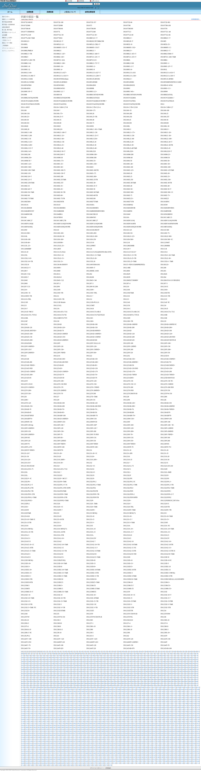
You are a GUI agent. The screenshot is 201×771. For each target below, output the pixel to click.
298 (63, 661)
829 (66, 681)
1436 (50, 707)
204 (103, 657)
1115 (27, 693)
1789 (23, 723)
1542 (114, 711)
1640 (146, 715)
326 (156, 661)
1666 (70, 717)
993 (83, 687)
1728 (138, 719)
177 (190, 655)
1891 (70, 727)
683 (110, 675)
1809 (102, 723)
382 (167, 663)
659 (29, 675)
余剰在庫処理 (90, 12)
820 (36, 681)
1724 (122, 719)
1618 (58, 715)
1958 (158, 729)
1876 (190, 725)
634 (123, 673)
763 (22, 679)
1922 (194, 727)
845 (120, 681)
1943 (98, 729)
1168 (58, 695)
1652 (194, 715)
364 (106, 663)
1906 (130, 727)
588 (146, 671)
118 (170, 653)
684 (113, 675)
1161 (31, 695)
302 (76, 661)
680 (99, 675)
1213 (58, 697)
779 (76, 679)
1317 (114, 701)
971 (187, 685)
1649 (182, 715)
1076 (50, 691)
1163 (38, 695)
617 (66, 673)
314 (116, 661)
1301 (50, 701)
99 (106, 653)
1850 (86, 725)
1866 (150, 725)
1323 (138, 701)
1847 (74, 725)
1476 (31, 709)
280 (180, 659)
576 (106, 671)
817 (26, 681)
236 (33, 659)
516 (83, 669)
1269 (102, 699)
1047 (114, 689)
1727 (134, 719)
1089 (102, 691)
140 (66, 655)
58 (173, 651)
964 (163, 685)
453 (49, 667)
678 (93, 675)
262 (120, 659)
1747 (35, 721)
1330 (166, 701)
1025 (27, 689)
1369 (142, 703)
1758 (78, 721)
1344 (42, 703)
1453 (118, 707)
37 (116, 651)
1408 (118, 705)
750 (156, 677)
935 (66, 685)
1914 (162, 727)
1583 (98, 713)
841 (106, 681)
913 (170, 683)
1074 (42, 691)
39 (122, 651)
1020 (186, 687)
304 (83, 661)
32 (103, 651)
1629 (102, 715)
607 (33, 673)
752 (163, 677)
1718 (98, 719)
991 (76, 687)
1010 (146, 687)
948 (110, 685)
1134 (102, 693)
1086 (90, 691)
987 (63, 687)
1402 (94, 705)
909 (156, 683)
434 (163, 665)
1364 (122, 703)
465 (89, 667)
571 (89, 671)
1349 (62, 703)
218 (150, 657)
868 (197, 681)
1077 (54, 691)
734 (103, 677)
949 (113, 685)
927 (39, 685)
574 (99, 671)
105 (126, 653)
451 (43, 667)
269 (143, 659)
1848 (78, 725)
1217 (74, 697)
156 (120, 655)
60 (179, 651)
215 (140, 657)
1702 (35, 719)
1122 (54, 693)
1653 (198, 715)
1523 (38, 711)
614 (56, 673)
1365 (126, 703)
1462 (154, 707)
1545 (126, 711)
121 (180, 653)
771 (49, 679)
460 (73, 667)
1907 (134, 727)
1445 (86, 707)
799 (143, 679)
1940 (86, 729)
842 (110, 681)
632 (116, 673)
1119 (42, 693)
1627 (94, 715)
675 (83, 675)
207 (113, 657)
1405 (106, 705)
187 (46, 657)
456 (59, 667)
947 (106, 685)
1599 (162, 713)
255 (96, 659)
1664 (62, 717)
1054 (142, 689)
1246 (190, 697)
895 (110, 683)
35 (111, 651)
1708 (58, 719)
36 (114, 651)
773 (56, 679)
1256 (50, 699)
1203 (198, 695)
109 (140, 653)
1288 (178, 699)
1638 (138, 715)
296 (56, 661)
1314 (102, 701)
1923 (198, 727)
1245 (186, 697)
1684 (142, 717)
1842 (54, 725)
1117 (35, 693)
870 (26, 683)
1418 (158, 705)
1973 (38, 731)
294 (49, 661)
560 (53, 671)
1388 (38, 705)
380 (160, 663)
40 (124, 651)
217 (146, 657)
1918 (178, 727)
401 (53, 665)
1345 (46, 703)
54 (163, 651)
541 (167, 669)
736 (110, 677)
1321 (130, 701)
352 (66, 663)
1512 (174, 709)
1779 (162, 721)
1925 (27, 729)
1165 (46, 695)
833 (79, 681)
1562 (194, 711)
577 (110, 671)
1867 (154, 725)
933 (59, 685)
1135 (106, 693)
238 (39, 659)
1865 (146, 725)
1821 (150, 723)
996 (93, 687)
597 (177, 671)
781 (83, 679)
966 (170, 685)
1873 (178, 725)
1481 (50, 709)
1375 (166, 703)
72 (33, 653)
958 (143, 685)
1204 (23, 697)
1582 (94, 713)
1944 (102, 729)
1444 (82, 707)
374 (140, 663)
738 (116, 677)
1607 (194, 713)
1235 (146, 697)
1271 (110, 699)
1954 (142, 729)
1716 (90, 719)
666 (53, 675)
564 (66, 671)
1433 (38, 707)
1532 (74, 711)
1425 (186, 705)
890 (93, 683)
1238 (158, 697)
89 (79, 653)
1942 (94, 729)
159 (130, 655)
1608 (198, 713)
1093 (118, 691)
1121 (50, 693)
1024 (23, 689)
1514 (182, 709)
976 (26, 687)
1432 (35, 707)
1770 (126, 721)
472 (113, 667)
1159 (23, 695)
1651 (190, 715)
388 (187, 663)
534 (143, 669)
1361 (110, 703)
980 (39, 687)
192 (63, 657)
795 (130, 679)
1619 (62, 715)
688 (126, 675)
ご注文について (70, 12)
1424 (182, 705)
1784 (182, 721)
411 (86, 665)
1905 (126, 727)
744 (136, 677)
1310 (86, 701)
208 (116, 657)
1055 (146, 689)
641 (146, 673)
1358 (98, 703)
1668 (78, 717)
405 (66, 665)
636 (130, 673)
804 (160, 679)
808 (173, 679)
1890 (66, 727)
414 (96, 665)
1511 (170, 709)
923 (26, 685)
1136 (110, 693)
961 (153, 685)
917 (183, 683)
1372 (154, 703)
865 (187, 681)
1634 (122, 715)
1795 (46, 723)
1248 (198, 697)
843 (113, 681)
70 (27, 653)
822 (43, 681)
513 (73, 669)
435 (167, 665)
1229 (122, 697)
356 (79, 663)
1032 (54, 689)
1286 (170, 699)
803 (156, 679)
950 (116, 685)
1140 (126, 693)
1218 (78, 697)
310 (103, 661)
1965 (186, 729)
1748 (38, 721)
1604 (182, 713)
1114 (23, 693)
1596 (150, 713)
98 (103, 653)
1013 (158, 687)
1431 (31, 707)
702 (173, 675)
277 (170, 659)
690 (133, 675)
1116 (31, 693)
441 (187, 665)
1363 (118, 703)
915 (177, 683)
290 (36, 661)
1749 (42, 721)
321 (140, 661)
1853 (98, 725)
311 (106, 661)
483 (150, 667)
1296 (31, 701)
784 (93, 679)
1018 (178, 687)
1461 (150, 707)
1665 (66, 717)
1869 (162, 725)
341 (29, 663)
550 (197, 669)
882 (66, 683)
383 (170, 663)
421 (120, 665)
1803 (78, 723)
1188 (138, 695)
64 (190, 651)
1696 (190, 717)
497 (197, 667)
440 (183, 665)
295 (53, 661)
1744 (23, 721)
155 (116, 655)
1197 (174, 695)
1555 (166, 711)
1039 (82, 689)
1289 (182, 699)
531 (133, 669)
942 (89, 685)
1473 (198, 707)
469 (103, 667)
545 (180, 669)
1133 (98, 693)
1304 (62, 701)
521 (99, 669)
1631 (110, 715)
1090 (106, 691)
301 (73, 661)
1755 (66, 721)
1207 (35, 697)
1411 (130, 705)
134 (46, 655)
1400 (86, 705)
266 (133, 659)
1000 (106, 687)
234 (26, 659)
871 (29, 683)
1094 (122, 691)
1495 (106, 709)
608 (36, 673)
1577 (74, 713)
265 (130, 659)
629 (106, 673)
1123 (58, 693)
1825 (166, 723)
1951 (130, 729)
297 (59, 661)
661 (36, 675)
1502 (134, 709)
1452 (114, 707)
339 (22, 663)
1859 (122, 725)
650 (177, 673)
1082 (74, 691)
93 (90, 653)
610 (43, 673)
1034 (62, 689)
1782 (174, 721)
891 (96, 683)
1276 (130, 699)
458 (66, 667)
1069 (23, 691)
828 (63, 681)
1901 (110, 727)
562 (59, 671)
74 (38, 653)
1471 (190, 707)
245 (63, 659)
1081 (70, 691)
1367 (134, 703)
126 (197, 653)
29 (94, 651)
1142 (134, 693)
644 (156, 673)
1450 (106, 707)
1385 (27, 705)
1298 (38, 701)
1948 (118, 729)
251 (83, 659)
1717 (94, 719)
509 (59, 669)
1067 (194, 689)
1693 (178, 717)
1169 (62, 695)
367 (116, 663)
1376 (170, 703)
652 (183, 673)
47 (143, 651)
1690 (166, 717)
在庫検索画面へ (195, 19)
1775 (146, 721)
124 (190, 653)
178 (193, 655)
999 (103, 687)
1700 (27, 719)
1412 (134, 705)
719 (53, 677)
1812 (114, 723)
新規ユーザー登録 (7, 43)
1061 (170, 689)
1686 (150, 717)
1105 (166, 691)
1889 (62, 727)
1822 (154, 723)
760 (190, 677)
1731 (150, 719)
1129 (82, 693)
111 (146, 653)
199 (86, 657)
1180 (106, 695)
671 (69, 675)
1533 (78, 711)
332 (177, 661)
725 (73, 677)
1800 (66, 723)
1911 (150, 727)
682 (106, 675)
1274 (122, 699)
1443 (78, 707)
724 (69, 677)
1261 (70, 699)
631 (113, 673)
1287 (174, 699)
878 (53, 683)
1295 (27, 701)
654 (190, 673)
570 (86, 671)
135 (49, 655)
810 (180, 679)
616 (63, 673)
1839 (42, 725)
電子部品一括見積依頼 (8, 24)
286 (22, 661)
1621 (70, 715)
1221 (90, 697)
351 (63, 663)
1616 (50, 715)
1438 (58, 707)
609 (39, 673)
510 (63, 669)
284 (193, 659)
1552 (154, 711)
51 (154, 651)
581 (123, 671)
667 (56, 675)
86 (71, 653)
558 (46, 671)
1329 (162, 701)
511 (66, 669)
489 (170, 667)
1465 (166, 707)
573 (96, 671)
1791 (31, 723)
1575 (66, 713)
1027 (35, 689)
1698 (198, 717)
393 (26, 665)
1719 (102, 719)
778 (73, 679)
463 (83, 667)
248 (73, 659)
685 (116, 675)
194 (69, 657)
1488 (78, 709)
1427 (194, 705)
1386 (31, 705)
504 (43, 669)
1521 (31, 711)
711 (26, 677)
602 (193, 671)
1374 (162, 703)
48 (146, 651)
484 (153, 667)
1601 (170, 713)
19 (67, 651)
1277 (134, 699)
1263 (78, 699)
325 (153, 661)
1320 (126, 701)
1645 (166, 715)
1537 (94, 711)
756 (177, 677)
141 (69, 655)
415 (99, 665)
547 (187, 669)
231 (193, 657)
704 (180, 675)
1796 (50, 723)
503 (39, 669)
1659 (42, 717)
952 (123, 685)
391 (197, 663)
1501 (130, 709)
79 (52, 653)
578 (113, 671)
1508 (158, 709)
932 (56, 685)
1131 (90, 693)
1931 (50, 729)
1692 (174, 717)
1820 (146, 723)
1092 (114, 691)
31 (100, 651)
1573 (58, 713)
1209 (42, 697)
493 (183, 667)
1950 (126, 729)
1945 (106, 729)
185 (39, 657)
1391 (50, 705)
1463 (158, 707)
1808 (98, 723)
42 (130, 651)
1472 (194, 707)
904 (140, 683)
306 (89, 661)
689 (130, 675)
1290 (186, 699)
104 (123, 653)
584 (133, 671)
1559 (182, 711)
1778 (158, 721)
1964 (182, 729)
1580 (86, 713)
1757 (74, 721)
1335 (186, 701)
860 (170, 681)
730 (89, 677)
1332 (174, 701)
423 (126, 665)
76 (44, 653)
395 (33, 665)
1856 (110, 725)
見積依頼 (50, 12)
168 (160, 655)
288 (29, 661)
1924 (23, 729)
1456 (130, 707)
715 (39, 677)
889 (89, 683)
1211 (50, 697)
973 (193, 685)
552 (26, 671)
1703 (38, 719)
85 (68, 653)
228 (183, 657)
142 (73, 655)
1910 (146, 727)
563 (63, 671)
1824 (162, 723)
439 (180, 665)
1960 (166, 729)
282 (187, 659)
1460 (146, 707)
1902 (114, 727)
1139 (122, 693)
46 (141, 651)
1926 (31, 729)
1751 (50, 721)
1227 (114, 697)
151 (103, 655)
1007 (134, 687)
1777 (154, 721)
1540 (106, 711)
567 (76, 671)
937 (73, 685)
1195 (166, 695)
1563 (198, 711)
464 (86, 667)
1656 (31, 717)
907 (150, 683)
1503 (138, 709)
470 (106, 667)
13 (51, 651)
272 (153, 659)
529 (126, 669)
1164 (42, 695)
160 (133, 655)
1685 (146, 717)
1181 (110, 695)
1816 (130, 723)
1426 (190, 705)
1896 (90, 727)
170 (167, 655)
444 (197, 665)
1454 (122, 707)
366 (113, 663)
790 (113, 679)
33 (105, 651)
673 (76, 675)
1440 (66, 707)
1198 (178, 695)
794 (126, 679)
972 (190, 685)
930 (49, 685)
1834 (23, 725)
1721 (110, 719)
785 (96, 679)
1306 (70, 701)
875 (43, 683)
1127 (74, 693)
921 (197, 683)
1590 (126, 713)
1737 (174, 719)
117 (167, 653)
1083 (78, 691)
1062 (174, 689)
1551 (150, 711)
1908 (138, 727)
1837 (35, 725)
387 (183, 663)
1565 (27, 713)
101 (113, 653)
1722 (114, 719)
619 (73, 673)
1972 (35, 731)
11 (45, 651)
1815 (126, 723)
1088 (98, 691)
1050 (126, 689)
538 (156, 669)
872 (33, 683)
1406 (110, 705)
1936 (70, 729)
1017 (174, 687)
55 (165, 651)
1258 (58, 699)
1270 (106, 699)
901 (130, 683)
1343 (38, 703)
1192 (154, 695)
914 (173, 683)
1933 (58, 729)
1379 (182, 703)
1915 (166, 727)
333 (180, 661)
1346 (50, 703)
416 (103, 665)
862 (177, 681)
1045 (106, 689)
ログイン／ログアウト (8, 50)
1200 (186, 695)
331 (173, 661)
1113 (198, 691)
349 (56, 663)
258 (106, 659)
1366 (130, 703)
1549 (142, 711)
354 (73, 663)
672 (73, 675)
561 (56, 671)
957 (140, 685)
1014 (162, 687)
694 (146, 675)
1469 (182, 707)
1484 (62, 709)
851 (140, 681)
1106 (170, 691)
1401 (90, 705)
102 (116, 653)
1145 (146, 693)
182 (29, 657)
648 (170, 673)
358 (86, 663)
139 (63, 655)
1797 (54, 723)
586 (140, 671)
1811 (110, 723)
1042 (94, 689)
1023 (198, 687)
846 (123, 681)
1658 (38, 717)
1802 (74, 723)
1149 (162, 693)
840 (103, 681)
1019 (182, 687)
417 (106, 665)
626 (96, 673)
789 (110, 679)
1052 (134, 689)
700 (167, 675)
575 (103, 671)
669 (63, 675)
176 (187, 655)
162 (140, 655)
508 (56, 669)
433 (160, 665)
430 (150, 665)
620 (76, 673)
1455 (126, 707)
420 (116, 665)
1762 (94, 721)
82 (60, 653)
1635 (126, 715)
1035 (66, 689)
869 (22, 683)
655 (193, 673)
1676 (110, 717)
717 (46, 677)
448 (33, 667)
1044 (102, 689)
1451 (110, 707)
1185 (126, 695)
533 (140, 669)
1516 (190, 709)
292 (43, 661)
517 (86, 669)
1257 (54, 699)
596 (173, 671)
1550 (146, 711)
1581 (90, 713)
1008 (138, 687)
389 (190, 663)
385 (177, 663)
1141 (130, 693)
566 (73, 671)
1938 (78, 729)
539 (160, 669)
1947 (114, 729)
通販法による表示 (7, 37)
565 (69, 671)
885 (76, 683)
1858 (118, 725)
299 (66, 661)
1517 (194, 709)
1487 (74, 709)
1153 (178, 693)
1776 (150, 721)
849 (133, 681)
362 (99, 663)
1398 (78, 705)
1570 (46, 713)
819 (33, 681)
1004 (122, 687)
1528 (58, 711)
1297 (35, 701)
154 (113, 655)
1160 (27, 695)
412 (89, 665)
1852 (94, 725)
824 (49, 681)
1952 (134, 729)
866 (190, 681)
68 (22, 653)
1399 (82, 705)
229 (187, 657)
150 (99, 655)
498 (22, 669)
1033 (58, 689)
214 (136, 657)
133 (43, 655)
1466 (170, 707)
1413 (138, 705)
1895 (86, 727)
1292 (194, 699)
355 (76, 663)
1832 (194, 723)
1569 (42, 713)
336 (190, 661)
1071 (31, 691)
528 (123, 669)
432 (156, 665)
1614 (42, 715)
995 (89, 687)
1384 (23, 705)
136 (53, 655)
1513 (178, 709)
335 (187, 661)
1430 (27, 707)
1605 (186, 713)
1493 (98, 709)
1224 (102, 697)
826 (56, 681)
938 (76, 685)
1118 (38, 693)
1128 (78, 693)
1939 (82, 729)
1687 (154, 717)
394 (29, 665)
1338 (198, 701)
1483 (58, 709)
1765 (106, 721)
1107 (174, 691)
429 (146, 665)
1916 (170, 727)
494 (187, 667)
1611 (31, 715)
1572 (54, 713)
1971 (31, 731)
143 (76, 655)
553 (29, 671)
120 (177, 653)
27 (89, 651)
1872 (174, 725)
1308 (78, 701)
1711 (70, 719)
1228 (118, 697)
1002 (114, 687)
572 (93, 671)
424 (130, 665)
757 (180, 677)
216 (143, 657)
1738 (178, 719)
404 (63, 665)
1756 (70, 721)
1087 (94, 691)
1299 (42, 701)
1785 (186, 721)
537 (153, 669)
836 (89, 681)
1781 (170, 721)
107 (133, 653)
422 (123, 665)
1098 (138, 691)
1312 (94, 701)
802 (153, 679)
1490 (86, 709)
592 (160, 671)
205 (106, 657)
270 (146, 659)
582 (126, 671)
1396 (70, 705)
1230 (126, 697)
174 (180, 655)
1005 (126, 687)
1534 (82, 711)
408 (76, 665)
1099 (142, 691)
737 (113, 677)
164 (146, 655)
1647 (174, 715)
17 (62, 651)
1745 (27, 721)
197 (79, 657)
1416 (150, 705)
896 (113, 683)
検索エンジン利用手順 (8, 19)
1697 (194, 717)
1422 (174, 705)
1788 (198, 721)
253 (89, 659)
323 (146, 661)
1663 (58, 717)
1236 (150, 697)
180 (22, 657)
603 (197, 671)
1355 (86, 703)
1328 (158, 701)
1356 (90, 703)
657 (22, 675)
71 (30, 653)
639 (140, 673)
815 (197, 679)
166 (153, 655)
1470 (186, 707)
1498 (118, 709)
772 (53, 679)
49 (149, 651)
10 (43, 651)
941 (86, 685)
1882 (35, 727)
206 (110, 657)
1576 (70, 713)
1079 (62, 691)
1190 (146, 695)
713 (33, 677)
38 (119, 651)
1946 (110, 729)
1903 (118, 727)
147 (89, 655)
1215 (66, 697)
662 (39, 675)
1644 (162, 715)
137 (56, 655)
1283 (158, 699)
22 (75, 651)
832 (76, 681)
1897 (94, 727)
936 (69, 685)
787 (103, 679)
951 (120, 685)
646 (163, 673)
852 (143, 681)
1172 (74, 695)
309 (99, 661)
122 (183, 653)
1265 (86, 699)
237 (36, 659)
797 (136, 679)
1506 (150, 709)
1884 (42, 727)
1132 (94, 693)
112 (150, 653)
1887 (54, 727)
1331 (170, 701)
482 (146, 667)
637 (133, 673)
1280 (146, 699)
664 (46, 675)
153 (110, 655)
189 (53, 657)
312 (110, 661)
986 (59, 687)
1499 (122, 709)
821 (39, 681)
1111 (190, 691)
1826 (170, 723)
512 (69, 669)
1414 (142, 705)
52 (157, 651)
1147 (154, 693)
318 (130, 661)
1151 (170, 693)
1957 (154, 729)
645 (160, 673)
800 (146, 679)
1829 (182, 723)
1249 (23, 699)
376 (146, 663)
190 (56, 657)
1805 (86, 723)
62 (184, 651)
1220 (86, 697)
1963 (178, 729)
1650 (186, 715)
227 (180, 657)
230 (190, 657)
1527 (54, 711)
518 (89, 669)
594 (167, 671)
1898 (98, 727)
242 (53, 659)
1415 (146, 705)
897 (116, 683)
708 (193, 675)
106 (130, 653)
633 (120, 673)
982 (46, 687)
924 (29, 685)
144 (79, 655)
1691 (170, 717)
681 (103, 675)
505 (46, 669)
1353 (78, 703)
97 (101, 653)
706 (187, 675)
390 (193, 663)
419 (113, 665)
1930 (46, 729)
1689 (162, 717)
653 (187, 673)
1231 (130, 697)
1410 (126, 705)
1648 (178, 715)
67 (198, 651)
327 (160, 661)
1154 (182, 693)
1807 (94, 723)
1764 (102, 721)
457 (63, 667)
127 (22, 655)
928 (43, 685)
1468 (178, 707)
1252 (35, 699)
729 (86, 677)
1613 (38, 715)
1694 (182, 717)
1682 (134, 717)
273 (156, 659)
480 (140, 667)
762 (197, 677)
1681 (130, 717)
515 (79, 669)
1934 (62, 729)
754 (170, 677)
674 (79, 675)
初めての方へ (6, 16)
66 (195, 651)
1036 (70, 689)
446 (26, 667)
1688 (158, 717)
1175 (86, 695)
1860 (126, 725)
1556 (170, 711)
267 (136, 659)
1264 (82, 699)
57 (171, 651)
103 (120, 653)
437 (173, 665)
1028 (38, 689)
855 (153, 681)
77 (46, 653)
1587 (114, 713)
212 (130, 657)
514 (76, 669)
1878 (198, 725)
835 (86, 681)
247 (69, 659)
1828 (178, 723)
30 (97, 651)
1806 (90, 723)
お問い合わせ (95, 1)
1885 (46, 727)
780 (79, 679)
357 (83, 663)
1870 (166, 725)
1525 (46, 711)
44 (135, 651)
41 (127, 651)
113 (153, 653)
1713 (78, 719)
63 (187, 651)
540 (163, 669)
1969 (23, 731)
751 (160, 677)
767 (36, 679)
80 (54, 653)
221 (160, 657)
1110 (186, 691)
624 (89, 673)
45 (138, 651)
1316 (110, 701)
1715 (86, 719)
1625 (86, 715)
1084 (82, 691)
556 (39, 671)
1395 (66, 705)
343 (36, 663)
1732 (154, 719)
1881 (31, 727)
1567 (35, 713)
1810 (106, 723)
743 (133, 677)
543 (173, 669)
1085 (86, 691)
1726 (130, 719)
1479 (42, 709)
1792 (35, 723)
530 (130, 669)
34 (108, 651)
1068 (198, 689)
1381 (190, 703)
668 (59, 675)
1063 (178, 689)
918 (187, 683)
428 (143, 665)
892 (99, 683)
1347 (54, 703)
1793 (38, 723)
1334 (182, 701)
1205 (27, 697)
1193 (158, 695)
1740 (186, 719)
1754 (62, 721)
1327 (154, 701)
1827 (174, 723)
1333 (178, 701)
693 (143, 675)
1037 (74, 689)
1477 (35, 709)
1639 (142, 715)
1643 (158, 715)
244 (59, 659)
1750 (46, 721)
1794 (42, 723)
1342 (35, 703)
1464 (162, 707)
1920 (186, 727)
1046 (110, 689)
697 (156, 675)
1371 (150, 703)
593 (163, 671)
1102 (154, 691)
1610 (27, 715)
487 (163, 667)
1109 (182, 691)
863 (180, 681)
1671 (90, 717)
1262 (74, 699)
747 (146, 677)
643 (153, 673)
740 (123, 677)
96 (98, 653)
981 (43, 687)
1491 (90, 709)
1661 (50, 717)
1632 (114, 715)
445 (22, 667)
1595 (146, 713)
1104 (162, 691)
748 (150, 677)
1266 (90, 699)
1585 (106, 713)
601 (190, 671)
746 (143, 677)
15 (56, 651)
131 (36, 655)
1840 (46, 725)
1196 (170, 695)
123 (187, 653)
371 (130, 663)
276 (167, 659)
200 (89, 657)
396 (36, 665)
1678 (118, 717)
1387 (35, 705)
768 (39, 679)
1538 (98, 711)
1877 (194, 725)
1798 (58, 723)
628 (103, 673)
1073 (38, 691)
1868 (158, 725)
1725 (126, 719)
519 (93, 669)
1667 (74, 717)
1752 (54, 721)
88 (76, 653)
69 (25, 653)
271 (150, 659)
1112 (194, 691)
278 (173, 659)
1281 (150, 699)
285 (197, 659)
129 (29, 655)
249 (76, 659)
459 (69, 667)
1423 (178, 705)
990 (73, 687)
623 (86, 673)
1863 (138, 725)
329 (167, 661)
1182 (114, 695)
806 (167, 679)
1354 (82, 703)
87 (74, 653)
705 (183, 675)
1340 (27, 703)
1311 (90, 701)
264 (126, 659)
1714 (82, 719)
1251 (31, 699)
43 (133, 651)
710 (22, 677)
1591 (130, 713)
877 (49, 683)
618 (69, 673)
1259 (62, 699)
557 (43, 671)
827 (59, 681)
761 (193, 677)
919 (190, 683)
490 (173, 667)
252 (86, 659)
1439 (62, 707)
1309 (82, 701)
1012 (154, 687)
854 (150, 681)
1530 (66, 711)
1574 (62, 713)
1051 (130, 689)
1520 (27, 711)
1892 (74, 727)
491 (177, 667)
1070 (27, 691)
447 (29, 667)
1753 (58, 721)
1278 (138, 699)
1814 (122, 723)
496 (193, 667)
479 (136, 667)
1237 (154, 697)
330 (170, 661)
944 (96, 685)
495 (190, 667)
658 (26, 675)
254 (93, 659)
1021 (190, 687)
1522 (35, 711)
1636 (130, 715)
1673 (98, 717)
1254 (42, 699)
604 (22, 673)
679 (96, 675)
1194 (162, 695)
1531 (70, 711)
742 (130, 677)
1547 (134, 711)
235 (29, 659)
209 (120, 657)
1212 (54, 697)
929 (46, 685)
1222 (94, 697)
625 (93, 673)
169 (163, 655)
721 (59, 677)
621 (79, 673)
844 (116, 681)
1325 (146, 701)
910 (160, 683)
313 (113, 661)
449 (36, 667)
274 (160, 659)
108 (136, 653)
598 (180, 671)
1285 (166, 699)
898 (120, 683)
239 (43, 659)
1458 (138, 707)
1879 (23, 727)
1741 (190, 719)
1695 (186, 717)
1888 (58, 727)
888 (86, 683)
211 (126, 657)
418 (110, 665)
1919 (182, 727)
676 (86, 675)
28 (92, 651)
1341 (31, 703)
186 (43, 657)
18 (65, 651)
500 (29, 669)
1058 (158, 689)
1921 (190, 727)
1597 (154, 713)
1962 (174, 729)
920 (193, 683)
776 (66, 679)
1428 (198, 705)
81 (57, 653)
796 (133, 679)
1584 (102, 713)
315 (120, 661)
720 (56, 677)
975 (22, 687)
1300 (46, 701)
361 (96, 663)
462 (79, 667)
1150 (166, 693)
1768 (118, 721)
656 (197, 673)
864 (183, 681)
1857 (114, 725)
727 (79, 677)
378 (153, 663)
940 (83, 685)
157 (123, 655)
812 (187, 679)
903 (136, 683)
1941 (90, 729)
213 (133, 657)
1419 (162, 705)
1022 (194, 687)
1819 (142, 723)
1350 (66, 703)
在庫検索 (30, 12)
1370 (146, 703)
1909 (142, 727)
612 (49, 673)
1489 (82, 709)
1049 (122, 689)
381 (163, 663)
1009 (142, 687)
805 (163, 679)
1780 (166, 721)
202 (96, 657)
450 (39, 667)
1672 (94, 717)
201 (93, 657)
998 (99, 687)
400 (49, 665)
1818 (138, 723)
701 (170, 675)
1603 (178, 713)
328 (163, 661)
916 (180, 683)
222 (163, 657)
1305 (66, 701)
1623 (78, 715)
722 (63, 677)
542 (170, 669)
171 (170, 655)
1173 (78, 695)
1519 (23, 711)
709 (197, 675)
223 (167, 657)
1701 (31, 719)
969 (180, 685)
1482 (54, 709)
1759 (82, 721)
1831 (190, 723)
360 (93, 663)
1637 (134, 715)
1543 (118, 711)
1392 (54, 705)
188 (49, 657)
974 (197, 685)
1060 (166, 689)
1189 (142, 695)
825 (53, 681)
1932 (54, 729)
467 (96, 667)
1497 (114, 709)
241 (49, 659)
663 (43, 675)
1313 (98, 701)
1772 (134, 721)
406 (69, 665)
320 (136, 661)
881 (63, 683)
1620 (66, 715)
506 (49, 669)
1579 (82, 713)
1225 (106, 697)
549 (193, 669)
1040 (86, 689)
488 (167, 667)
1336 (190, 701)
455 (56, 667)
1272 (114, 699)
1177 (94, 695)
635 (126, 673)
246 (66, 659)
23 (78, 651)
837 (93, 681)
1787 (194, 721)
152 (106, 655)
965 (167, 685)
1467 (174, 707)
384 (173, 663)
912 (167, 683)
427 (140, 665)
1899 (102, 727)
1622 (74, 715)
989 (69, 687)
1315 (106, 701)
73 (35, 653)
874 (39, 683)
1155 (186, 693)
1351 (70, 703)
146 (86, 655)
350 (59, 663)
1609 (23, 715)
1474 (23, 709)
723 (66, 677)
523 (106, 669)
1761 (90, 721)
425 (133, 665)
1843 (58, 725)
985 (56, 687)
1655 (27, 717)
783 (89, 679)
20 (70, 651)
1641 (150, 715)
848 (130, 681)
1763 (98, 721)
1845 (66, 725)
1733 (158, 719)
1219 (82, 697)
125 (193, 653)
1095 (126, 691)
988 (66, 687)
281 (183, 659)
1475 (27, 709)
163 (143, 655)
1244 (182, 697)
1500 (126, 709)
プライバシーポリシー (8, 48)
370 (126, 663)
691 (136, 675)
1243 (178, 697)
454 (53, 667)
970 (183, 685)
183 (33, 657)
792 (120, 679)
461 (76, 667)
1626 (90, 715)
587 (143, 671)
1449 (102, 707)
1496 (110, 709)
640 (143, 673)
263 (123, 659)
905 (143, 683)
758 (183, 677)
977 (29, 687)
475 (123, 667)
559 (49, 671)
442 (190, 665)
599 (183, 671)
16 (59, 651)
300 (69, 661)
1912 (154, 727)
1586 (110, 713)
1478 (38, 709)
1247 (194, 697)
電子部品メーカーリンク (9, 32)
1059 (162, 689)
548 (190, 669)
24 (81, 651)
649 (173, 673)
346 (46, 663)
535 (146, 669)
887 (83, 683)
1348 (58, 703)
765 (29, 679)
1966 (190, 729)
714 (36, 677)
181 (26, 657)
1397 (74, 705)
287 (26, 661)
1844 (62, 725)
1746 (31, 721)
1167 (54, 695)
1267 (94, 699)
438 (177, 665)
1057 (154, 689)
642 (150, 673)
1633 (118, 715)
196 (76, 657)
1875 (186, 725)
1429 (23, 707)
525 (113, 669)
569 (83, 671)
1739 (182, 719)
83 (63, 653)
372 (133, 663)
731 (93, 677)
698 (160, 675)
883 (69, 683)
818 (29, 681)
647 (167, 673)
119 (173, 653)
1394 (62, 705)
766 (33, 679)
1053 (138, 689)
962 (156, 685)
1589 (122, 713)
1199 (182, 695)
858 (163, 681)
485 (156, 667)
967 (173, 685)
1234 (142, 697)
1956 (150, 729)
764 (26, 679)
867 (193, 681)
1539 (102, 711)
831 (73, 681)
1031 (50, 689)
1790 (27, 723)
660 (33, 675)
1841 (50, 725)
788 (106, 679)
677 (89, 675)
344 (39, 663)
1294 (23, 701)
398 (43, 665)
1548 (138, 711)
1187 (134, 695)
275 (163, 659)
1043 (98, 689)
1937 (74, 729)
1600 (166, 713)
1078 (58, 691)
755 (173, 677)
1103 (158, 691)
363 (103, 663)
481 (143, 667)
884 (73, 683)
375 (143, 663)
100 (110, 653)
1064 (182, 689)
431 (153, 665)
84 (65, 653)
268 (140, 659)
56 (168, 651)
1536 (90, 711)
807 (170, 679)
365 (110, 663)
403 (59, 665)
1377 (174, 703)
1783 (178, 721)
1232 (134, 697)
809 (177, 679)
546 (183, 669)
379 (156, 663)
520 (96, 669)
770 (46, 679)
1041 (90, 689)
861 (173, 681)
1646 (170, 715)
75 (41, 653)
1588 (118, 713)
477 (130, 667)
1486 (70, 709)
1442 (74, 707)
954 (130, 685)
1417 (154, 705)
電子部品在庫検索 (7, 22)
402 (56, 665)
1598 (158, 713)
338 (197, 661)
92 (87, 653)
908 (153, 683)
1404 (102, 705)
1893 (78, 727)
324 (150, 661)
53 (160, 651)
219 (153, 657)
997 (96, 687)
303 (79, 661)
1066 (190, 689)
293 (46, 661)
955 (133, 685)
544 (177, 669)
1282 (154, 699)
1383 (198, 703)
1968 (198, 729)
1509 (162, 709)
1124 (62, 693)
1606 (190, 713)
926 (36, 685)
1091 (110, 691)
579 (116, 671)
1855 (106, 725)
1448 (98, 707)
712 (29, 677)
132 (39, 655)
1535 (86, 711)
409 (79, 665)
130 (33, 655)
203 (99, 657)
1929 (42, 729)
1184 (122, 695)
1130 (86, 693)
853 (146, 681)
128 (26, 655)
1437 (54, 707)
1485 (66, 709)
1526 (50, 711)
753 (167, 677)
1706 (50, 719)
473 (116, 667)
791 (116, 679)
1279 (142, 699)
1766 (110, 721)
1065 (186, 689)
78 (49, 653)
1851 (90, 725)
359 (89, 663)
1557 (174, 711)
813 (190, 679)
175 (183, 655)
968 (177, 685)
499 (26, 669)
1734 (162, 719)
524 (110, 669)
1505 (146, 709)
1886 (50, 727)
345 (43, 663)
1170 (66, 695)
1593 (138, 713)
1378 (178, 703)
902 (133, 683)
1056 (150, 689)
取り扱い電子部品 (7, 30)
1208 (38, 697)
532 (136, 669)
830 (69, 681)
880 (59, 683)
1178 (98, 695)
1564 (23, 713)
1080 (66, 691)
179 (197, 655)
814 (193, 679)
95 (95, 653)
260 (113, 659)
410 (83, 665)
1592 (134, 713)
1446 (90, 707)
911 (163, 683)
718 (49, 677)
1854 (102, 725)
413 (93, 665)
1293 (198, 699)
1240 (166, 697)
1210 (46, 697)
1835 (27, 725)
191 (59, 657)
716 (43, 677)
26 (86, 651)
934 (63, 685)
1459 (142, 707)
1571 (50, 713)
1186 (130, 695)
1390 (46, 705)
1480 (46, 709)
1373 (158, 703)
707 (190, 675)
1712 (74, 719)
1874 (182, 725)
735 (106, 677)
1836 (31, 725)
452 (46, 667)
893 (103, 683)
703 (177, 675)
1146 (150, 693)
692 (140, 675)
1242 (174, 697)
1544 (122, 711)
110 (143, 653)
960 (150, 685)
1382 (194, 703)
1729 (142, 719)
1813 (118, 723)
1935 (66, 729)
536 (150, 669)
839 (99, 681)
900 (126, 683)
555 (36, 671)
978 (33, 687)
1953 (138, 729)
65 (192, 651)
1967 (194, 729)
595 (170, 671)
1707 (54, 719)
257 (103, 659)
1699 (23, 719)
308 (96, 661)
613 (53, 673)
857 (160, 681)
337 (193, 661)
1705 (46, 719)
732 (96, 677)
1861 (130, 725)
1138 (118, 693)
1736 (170, 719)
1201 (190, 695)
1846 (70, 725)
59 (176, 651)
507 (53, 669)
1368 (138, 703)
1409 (122, 705)
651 (180, 673)
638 (136, 673)
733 (99, 677)
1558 (178, 711)
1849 (82, 725)
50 (152, 651)
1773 (138, 721)
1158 (198, 693)
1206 (31, 697)
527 (120, 669)
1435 (46, 707)
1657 (35, 717)
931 (53, 685)
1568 (38, 713)
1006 (130, 687)
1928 (38, 729)
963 (160, 685)
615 (59, 673)
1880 (27, 727)
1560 (186, 711)
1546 (130, 711)
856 (156, 681)
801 (150, 679)
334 (183, 661)
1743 (198, 719)
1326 (150, 701)
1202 (194, 695)
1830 (186, 723)
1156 (190, 693)
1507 (154, 709)
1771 (130, 721)
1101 (150, 691)
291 (39, 661)
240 (46, 659)
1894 (82, 727)
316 (123, 661)
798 (140, 679)
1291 (190, 699)
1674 (102, 717)
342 (33, 663)
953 (126, 685)
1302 (54, 701)
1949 (122, 729)
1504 (142, 709)
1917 (174, 727)
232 (197, 657)
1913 (158, 727)
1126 (70, 693)
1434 (42, 707)
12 (48, 651)
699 (163, 675)
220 (156, 657)
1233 (138, 697)
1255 (46, 699)
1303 (58, 701)
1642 (154, 715)
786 (99, 679)
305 (86, 661)
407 (73, 665)
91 (84, 653)
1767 (114, 721)
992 (79, 687)
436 (170, 665)
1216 (70, 697)
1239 (162, 697)
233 (22, 659)
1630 (106, 715)
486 (160, 667)
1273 (118, 699)
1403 (98, 705)
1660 (46, 717)
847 (126, 681)
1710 (66, 719)
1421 (170, 705)
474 (120, 667)
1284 (162, 699)
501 (33, 669)
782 (86, 679)
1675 (106, 717)
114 (156, 653)
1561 (190, 711)
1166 (50, 695)
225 (173, 657)
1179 (102, 695)
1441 (70, 707)
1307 (74, 701)
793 (123, 679)
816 (22, 681)
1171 (70, 695)
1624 (82, 715)
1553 (158, 711)
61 (182, 651)
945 (99, 685)
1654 (23, 717)
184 (36, 657)
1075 (46, 691)
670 (66, 675)
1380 (186, 703)
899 (123, 683)
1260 (66, 699)
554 (33, 671)
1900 (106, 727)
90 (82, 653)
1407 (114, 705)
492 (180, 667)
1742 (194, 719)
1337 (194, 701)
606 (29, 673)
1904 (122, 727)
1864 (142, 725)
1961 (170, 729)
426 (136, 665)
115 (160, 653)
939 (79, 685)
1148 (158, 693)
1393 (58, 705)
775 (63, 679)
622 (83, 673)
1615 (46, 715)
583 (130, 671)
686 (120, 675)
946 (103, 685)
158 (126, 655)
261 (116, 659)
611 (46, 673)
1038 (78, 689)
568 (79, 671)
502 (36, 669)
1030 (46, 689)
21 (73, 651)
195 (73, 657)
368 (120, 663)
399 (46, 665)
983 (49, 687)
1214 (62, 697)
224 (170, 657)
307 (93, 661)
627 (99, 673)
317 (126, 661)
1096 (130, 691)
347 (49, 663)
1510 (166, 709)
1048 (118, 689)
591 (156, 671)
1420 (166, 705)
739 (120, 677)
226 (177, 657)
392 (22, 665)
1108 (178, 691)
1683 (138, 717)
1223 (98, 697)
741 (126, 677)
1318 (118, 701)
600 (187, 671)
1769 (122, 721)
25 (84, 651)
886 (79, 683)
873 (36, 683)
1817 (134, 723)
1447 (94, 707)
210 (123, 657)
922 (22, 685)
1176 (90, 695)
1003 (118, 687)
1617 (54, 715)
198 (83, 657)
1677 (114, 717)
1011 (150, 687)
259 (110, 659)
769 (43, 679)
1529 (62, 711)
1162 (35, 695)
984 (53, 687)
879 (56, 683)
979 (36, 687)
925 (33, 685)
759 (187, 677)
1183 (118, 695)
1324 (142, 701)
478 (133, 667)
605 (26, 673)
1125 (66, 693)
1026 (31, 689)
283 (190, 659)
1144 (142, 693)
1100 (146, 691)
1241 (170, 697)
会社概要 (4, 35)
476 (126, 667)
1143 (138, 693)
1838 (38, 725)
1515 (186, 709)
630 (110, 673)
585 (136, 671)
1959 (162, 729)
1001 (110, 687)
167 (156, 655)
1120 (46, 693)
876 (46, 683)
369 (123, 663)
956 (136, 685)
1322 (134, 701)
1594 (142, 713)
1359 (102, 703)
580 (120, 671)
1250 (27, 699)
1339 (23, 703)
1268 (98, 699)
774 (59, 679)
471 (110, 667)
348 (53, 663)
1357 (94, 703)
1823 (158, 723)
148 (93, 655)
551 (22, 671)
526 (116, 669)
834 (83, 681)
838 (96, 681)
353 (69, 663)
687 (123, 675)
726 (76, 677)
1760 (86, 721)
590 (153, 671)
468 (99, 667)
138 (59, 655)
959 (146, 685)
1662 (54, 717)
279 (177, 659)
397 (39, 665)
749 (153, 677)
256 (99, 659)
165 (150, 655)
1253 (38, 699)
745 (140, 677)
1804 (82, 723)
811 (183, 679)
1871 (170, 725)
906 (146, 683)
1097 (134, 691)
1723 (118, 719)
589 (150, 671)
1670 (86, 717)
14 (54, 651)
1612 (35, 715)
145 (83, 655)
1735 (166, 719)
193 (66, 657)
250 (79, 659)
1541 (110, 711)
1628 (98, 715)
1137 (114, 693)
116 (163, 653)
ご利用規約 (5, 45)
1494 (102, 709)
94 (93, 653)
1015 (166, 687)
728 (83, 677)
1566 (31, 713)
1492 (94, 709)
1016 (170, 687)
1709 (62, 719)
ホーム (9, 12)
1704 (42, 719)
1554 (162, 711)
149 (96, 655)
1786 (190, 721)
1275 (126, 699)
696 (153, 675)
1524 (42, 711)
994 (86, 687)
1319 (122, 701)
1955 (146, 729)
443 (193, 665)
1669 (82, 717)
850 (136, 681)
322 (143, 661)
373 (136, 663)
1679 (122, 717)
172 (173, 655)
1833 (198, 723)
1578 (78, 713)
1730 (146, 719)
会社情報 (69, 1)
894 (106, 683)
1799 (62, 723)
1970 (27, 731)
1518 (198, 709)
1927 (35, 729)
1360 (106, 703)
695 (150, 675)
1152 (174, 693)
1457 (134, 707)
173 (177, 655)
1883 (38, 727)
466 (93, 667)
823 (46, 681)
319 (133, 661)
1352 (74, 703)
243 (56, 659)
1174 (82, 695)
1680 (126, 717)
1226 (110, 697)
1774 (142, 721)
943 (93, 685)
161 (136, 655)
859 (167, 681)
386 (180, 663)
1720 (106, 719)
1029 (42, 689)
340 (26, 663)
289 (33, 661)
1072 (35, 691)
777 (69, 679)
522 (103, 669)
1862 (134, 725)
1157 (194, 693)
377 (150, 663)
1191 (150, 695)
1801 (70, 723)
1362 (114, 703)
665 (49, 675)
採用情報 (81, 1)
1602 (174, 713)
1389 (42, 705)
